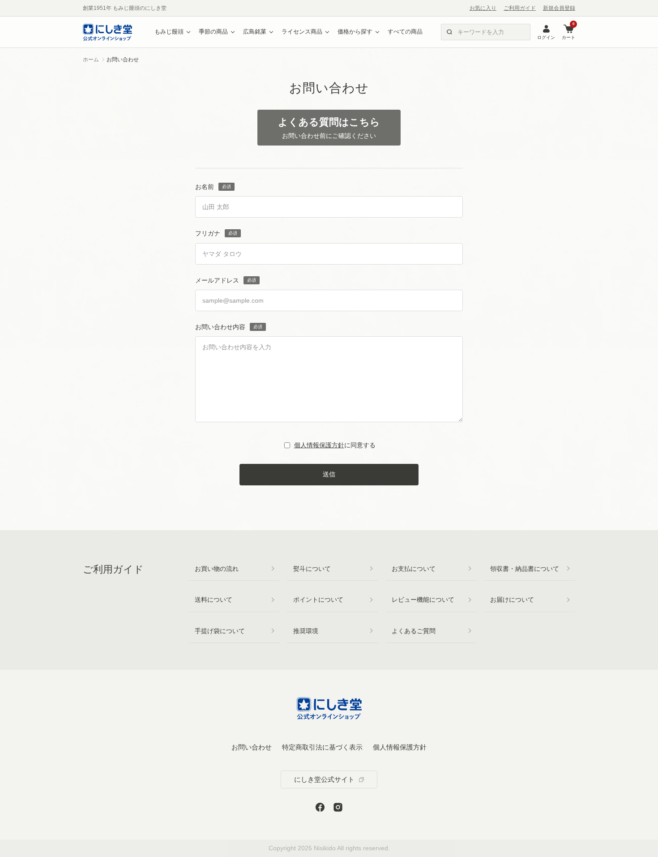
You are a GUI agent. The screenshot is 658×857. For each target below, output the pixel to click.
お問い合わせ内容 (220, 326)
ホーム (91, 59)
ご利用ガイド (520, 8)
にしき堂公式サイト (324, 779)
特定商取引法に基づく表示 (322, 747)
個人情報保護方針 (319, 445)
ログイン (546, 37)
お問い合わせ (251, 747)
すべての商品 (405, 31)
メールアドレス (217, 280)
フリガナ (207, 233)
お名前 (204, 186)
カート (568, 31)
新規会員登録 (559, 8)
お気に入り (483, 8)
